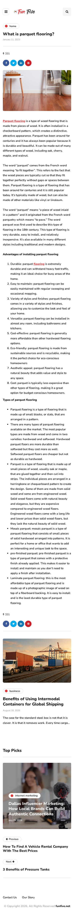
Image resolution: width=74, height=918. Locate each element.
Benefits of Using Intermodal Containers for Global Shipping (33, 701)
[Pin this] (28, 63)
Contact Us (10, 897)
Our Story (28, 897)
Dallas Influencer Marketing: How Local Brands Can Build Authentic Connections (37, 809)
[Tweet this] (13, 63)
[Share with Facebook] (6, 63)
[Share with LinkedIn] (21, 63)
